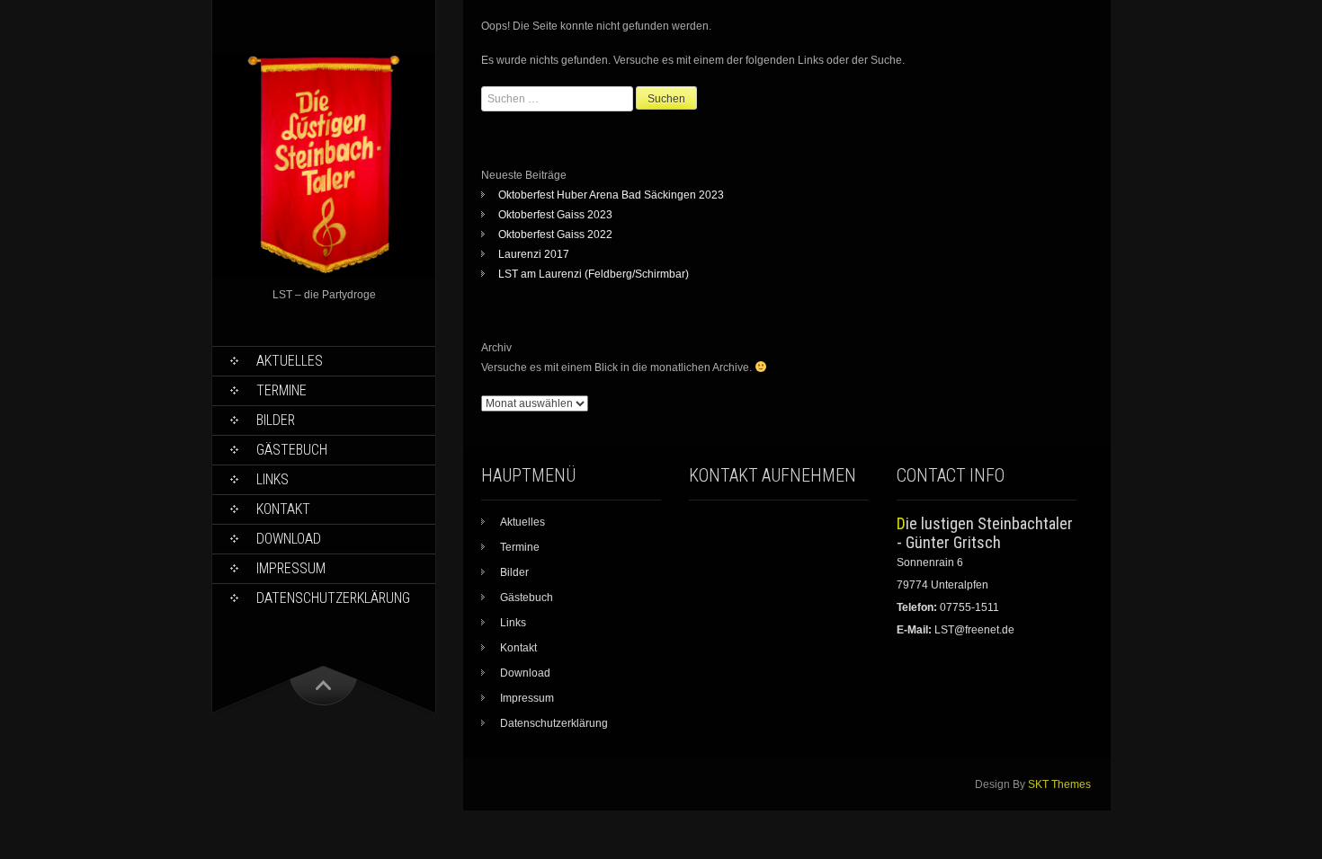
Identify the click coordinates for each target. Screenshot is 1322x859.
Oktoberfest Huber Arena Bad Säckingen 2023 (611, 195)
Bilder (275, 420)
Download (288, 538)
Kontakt (283, 509)
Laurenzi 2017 (533, 254)
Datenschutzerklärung (333, 598)
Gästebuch (291, 449)
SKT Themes (1059, 784)
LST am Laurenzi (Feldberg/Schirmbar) (593, 274)
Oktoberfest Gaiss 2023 (555, 214)
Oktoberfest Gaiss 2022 (555, 234)
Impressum (291, 568)
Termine (281, 390)
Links (272, 479)
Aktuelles (289, 360)
